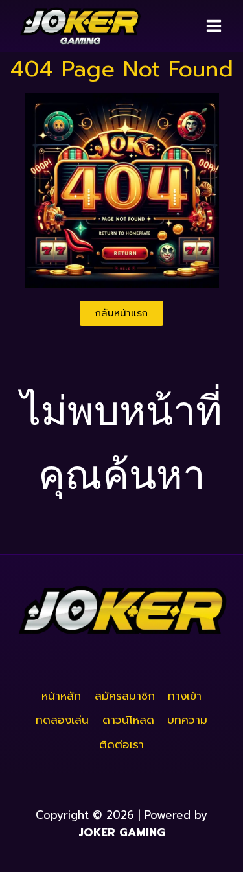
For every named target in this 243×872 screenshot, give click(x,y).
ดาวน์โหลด (128, 719)
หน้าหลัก (61, 695)
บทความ (187, 719)
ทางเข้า (185, 695)
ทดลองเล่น (62, 719)
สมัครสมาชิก (125, 695)
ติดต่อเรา (121, 744)
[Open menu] (213, 26)
